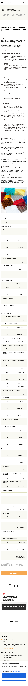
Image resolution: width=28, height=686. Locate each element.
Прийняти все (14, 675)
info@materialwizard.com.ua (10, 642)
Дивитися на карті (8, 648)
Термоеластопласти (8, 657)
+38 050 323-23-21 (8, 639)
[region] (14, 673)
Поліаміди (6, 660)
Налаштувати (14, 678)
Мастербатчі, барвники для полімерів (12, 655)
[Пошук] (26, 2)
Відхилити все (14, 682)
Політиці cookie (16, 671)
